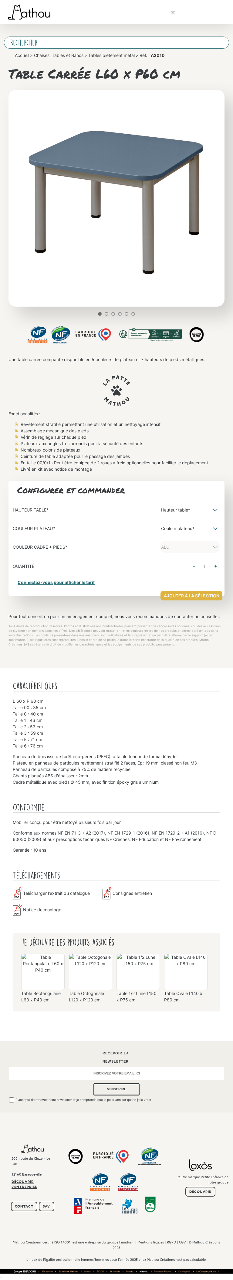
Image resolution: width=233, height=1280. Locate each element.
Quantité (23, 566)
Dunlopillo (184, 1271)
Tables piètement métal (111, 55)
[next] (139, 314)
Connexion (158, 12)
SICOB (100, 1271)
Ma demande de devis (172, 13)
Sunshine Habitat (68, 1271)
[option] (43, 980)
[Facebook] (30, 1195)
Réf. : (152, 55)
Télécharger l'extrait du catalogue (56, 893)
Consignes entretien (132, 893)
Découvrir (200, 1192)
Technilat (115, 1271)
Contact (24, 1206)
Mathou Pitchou (163, 1271)
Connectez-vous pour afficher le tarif (56, 582)
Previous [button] (17, 975)
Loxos (87, 1271)
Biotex (129, 1271)
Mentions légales (150, 1242)
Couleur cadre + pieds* (40, 547)
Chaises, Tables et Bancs (58, 55)
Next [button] (215, 975)
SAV (46, 1206)
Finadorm (126, 1242)
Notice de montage (42, 909)
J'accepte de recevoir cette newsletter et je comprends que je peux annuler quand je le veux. (84, 1100)
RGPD (171, 1242)
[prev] (93, 314)
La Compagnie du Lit (207, 1271)
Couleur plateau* (34, 528)
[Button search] (218, 43)
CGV (182, 1242)
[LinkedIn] (21, 1195)
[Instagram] (39, 1195)
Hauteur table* (31, 509)
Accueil (22, 55)
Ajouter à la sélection (191, 595)
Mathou (144, 1271)
